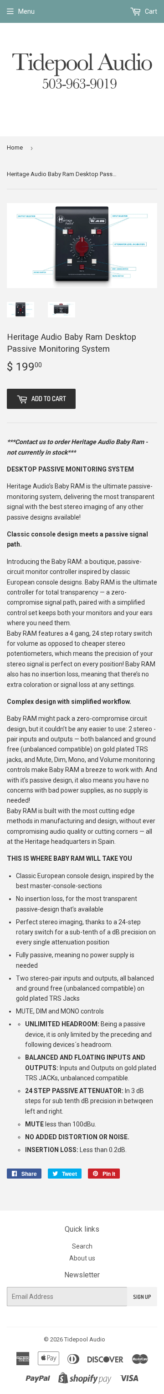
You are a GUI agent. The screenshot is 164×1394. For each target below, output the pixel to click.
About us (82, 1258)
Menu (26, 11)
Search (82, 1246)
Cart (150, 11)
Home (15, 147)
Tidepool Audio (84, 1339)
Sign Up (142, 1296)
